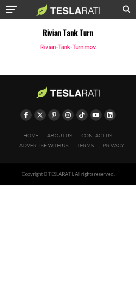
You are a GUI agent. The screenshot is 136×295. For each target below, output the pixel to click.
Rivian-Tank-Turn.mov (68, 47)
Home (31, 135)
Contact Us (97, 135)
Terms (85, 145)
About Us (60, 135)
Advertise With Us (44, 145)
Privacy (113, 145)
